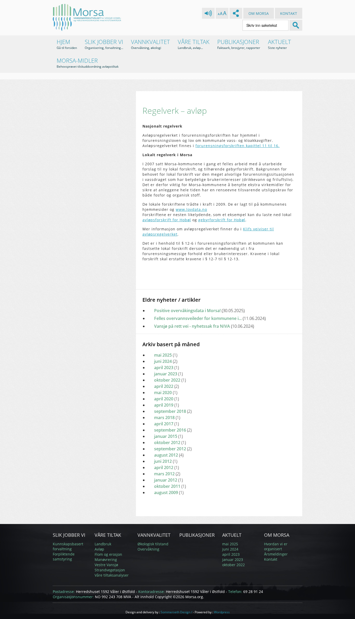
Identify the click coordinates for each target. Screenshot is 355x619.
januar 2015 (165, 436)
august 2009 (166, 492)
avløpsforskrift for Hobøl (166, 219)
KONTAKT (288, 13)
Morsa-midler (88, 62)
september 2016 (170, 430)
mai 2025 (163, 355)
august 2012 (166, 455)
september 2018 (170, 411)
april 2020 (163, 399)
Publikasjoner (238, 44)
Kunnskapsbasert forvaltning (68, 546)
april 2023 (163, 367)
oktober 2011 (167, 486)
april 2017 (163, 424)
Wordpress (222, 612)
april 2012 (163, 467)
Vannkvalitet (150, 44)
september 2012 (170, 449)
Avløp (99, 549)
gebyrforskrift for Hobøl (221, 219)
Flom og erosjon (108, 554)
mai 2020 (163, 392)
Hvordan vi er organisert (275, 546)
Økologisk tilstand (152, 543)
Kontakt (270, 559)
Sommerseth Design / (176, 612)
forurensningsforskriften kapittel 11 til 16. (237, 145)
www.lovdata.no (191, 209)
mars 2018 (164, 417)
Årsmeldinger (276, 554)
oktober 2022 (167, 380)
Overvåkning (148, 549)
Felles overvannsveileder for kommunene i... (210, 318)
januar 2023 (165, 374)
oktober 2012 (167, 442)
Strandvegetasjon (110, 569)
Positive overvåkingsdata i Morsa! (199, 310)
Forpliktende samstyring (64, 556)
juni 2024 (163, 361)
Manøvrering (106, 559)
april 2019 (163, 405)
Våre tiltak (193, 44)
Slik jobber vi (104, 44)
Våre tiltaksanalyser (112, 575)
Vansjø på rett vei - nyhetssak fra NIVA (204, 326)
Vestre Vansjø (106, 564)
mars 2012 (164, 474)
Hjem (67, 44)
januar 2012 (165, 480)
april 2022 (163, 386)
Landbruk (103, 543)
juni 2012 (163, 461)
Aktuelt (279, 44)
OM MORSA (258, 13)
